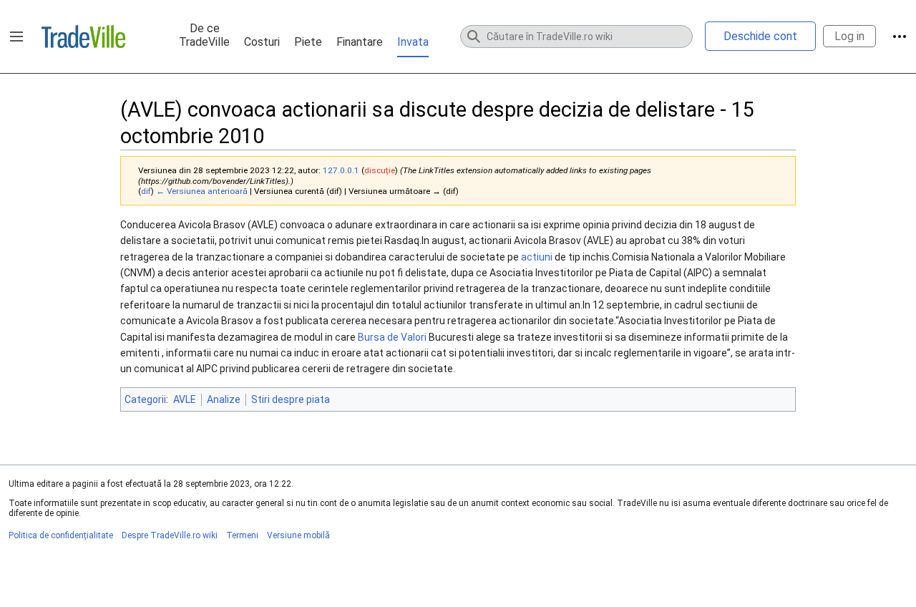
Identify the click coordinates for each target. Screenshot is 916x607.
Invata (413, 42)
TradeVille (83, 36)
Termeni (242, 535)
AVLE (184, 399)
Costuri (262, 42)
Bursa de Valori (392, 337)
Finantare (359, 42)
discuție (379, 170)
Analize (223, 399)
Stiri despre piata (290, 399)
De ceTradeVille (204, 35)
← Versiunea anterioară (202, 191)
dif (146, 191)
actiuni (536, 257)
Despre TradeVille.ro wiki (170, 535)
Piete (308, 42)
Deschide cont (760, 36)
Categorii (145, 399)
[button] (16, 36)
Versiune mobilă (298, 535)
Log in (849, 36)
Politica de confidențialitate (61, 535)
